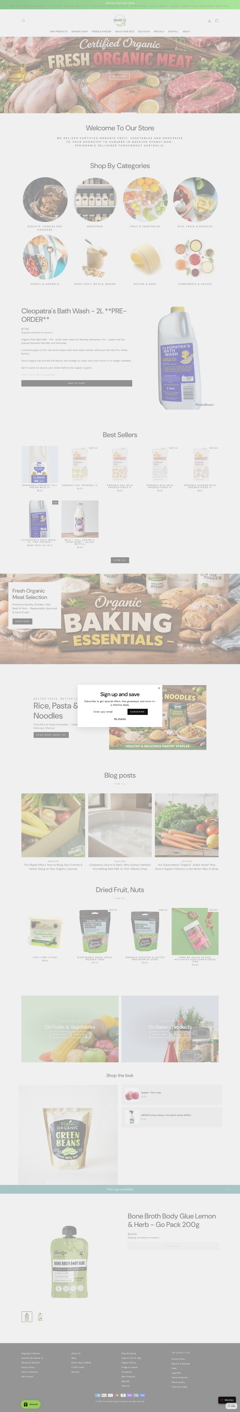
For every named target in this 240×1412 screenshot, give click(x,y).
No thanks (120, 718)
